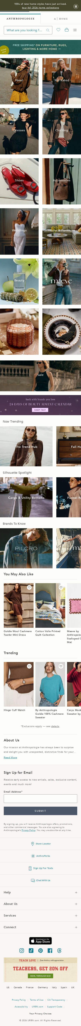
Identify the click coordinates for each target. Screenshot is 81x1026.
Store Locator (43, 843)
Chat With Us (43, 880)
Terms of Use (36, 1000)
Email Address (12, 791)
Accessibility (21, 1006)
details (55, 726)
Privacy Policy (28, 830)
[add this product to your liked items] (29, 587)
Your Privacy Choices (40, 1013)
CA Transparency (56, 1000)
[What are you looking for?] (48, 30)
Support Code (54, 1006)
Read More (10, 757)
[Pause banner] (76, 6)
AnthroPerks (43, 856)
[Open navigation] (75, 30)
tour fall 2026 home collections (40, 7)
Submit (40, 810)
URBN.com (37, 1006)
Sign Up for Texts (43, 868)
